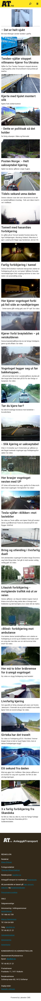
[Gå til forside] (13, 4)
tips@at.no (16, 875)
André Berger (6, 911)
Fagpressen (31, 880)
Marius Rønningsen (8, 919)
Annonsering (6, 940)
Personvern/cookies (9, 892)
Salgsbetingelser (8, 935)
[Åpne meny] (37, 4)
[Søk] (30, 3)
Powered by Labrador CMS (20, 998)
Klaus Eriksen (6, 862)
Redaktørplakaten (18, 888)
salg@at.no (10, 927)
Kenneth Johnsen (8, 989)
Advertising (5, 945)
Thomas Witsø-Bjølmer (10, 870)
